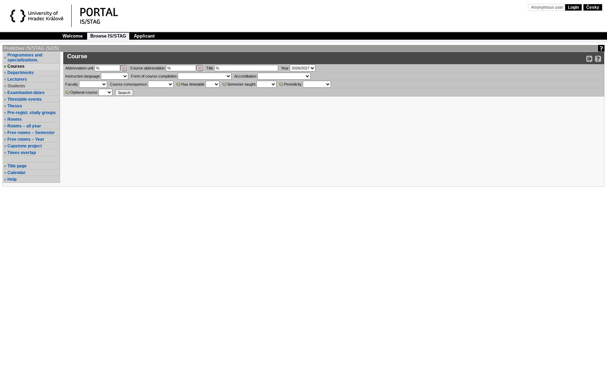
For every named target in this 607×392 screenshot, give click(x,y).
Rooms (14, 119)
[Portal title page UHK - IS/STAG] (106, 17)
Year (285, 68)
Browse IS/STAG (108, 36)
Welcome (73, 36)
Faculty (71, 84)
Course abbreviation (147, 68)
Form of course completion (154, 76)
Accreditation (245, 76)
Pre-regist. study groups (31, 112)
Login (573, 7)
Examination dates (26, 92)
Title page (17, 166)
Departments (20, 72)
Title (209, 68)
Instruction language (82, 76)
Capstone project (24, 146)
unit (79, 68)
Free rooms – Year (25, 139)
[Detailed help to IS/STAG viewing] (598, 58)
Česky (592, 7)
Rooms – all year (24, 126)
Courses (16, 66)
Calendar (16, 172)
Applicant (144, 36)
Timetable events (24, 99)
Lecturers (17, 79)
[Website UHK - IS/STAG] (38, 17)
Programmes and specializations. (24, 57)
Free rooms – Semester (31, 132)
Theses (14, 106)
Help (12, 179)
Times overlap (21, 152)
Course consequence (128, 84)
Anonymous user (547, 7)
